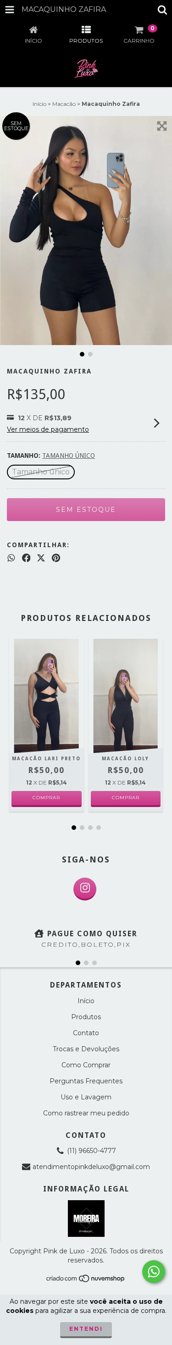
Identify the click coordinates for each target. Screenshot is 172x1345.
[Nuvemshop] (86, 1280)
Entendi (86, 1328)
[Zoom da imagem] (162, 126)
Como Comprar (86, 1065)
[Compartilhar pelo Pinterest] (56, 558)
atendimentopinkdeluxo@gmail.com (91, 1167)
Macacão (64, 103)
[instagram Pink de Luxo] (84, 889)
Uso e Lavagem (86, 1097)
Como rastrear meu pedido (86, 1113)
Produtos (86, 1017)
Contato (86, 1033)
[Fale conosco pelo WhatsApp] (153, 1271)
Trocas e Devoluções (86, 1049)
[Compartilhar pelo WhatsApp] (11, 558)
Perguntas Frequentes (86, 1081)
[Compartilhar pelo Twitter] (41, 558)
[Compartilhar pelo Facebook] (26, 558)
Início (39, 103)
